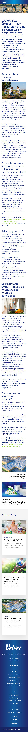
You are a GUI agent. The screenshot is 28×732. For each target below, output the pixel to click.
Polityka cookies (19, 729)
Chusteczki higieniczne (14, 683)
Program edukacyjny (14, 712)
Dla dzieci (14, 716)
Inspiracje (14, 719)
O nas (14, 691)
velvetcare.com (14, 660)
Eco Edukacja (14, 698)
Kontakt (14, 723)
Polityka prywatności (8, 729)
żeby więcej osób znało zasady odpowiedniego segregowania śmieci (13, 221)
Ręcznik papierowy (14, 680)
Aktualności (14, 709)
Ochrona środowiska (12, 522)
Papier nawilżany (14, 677)
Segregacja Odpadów (14, 700)
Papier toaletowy (14, 675)
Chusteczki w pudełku (14, 686)
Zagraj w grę (14, 703)
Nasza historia (14, 695)
